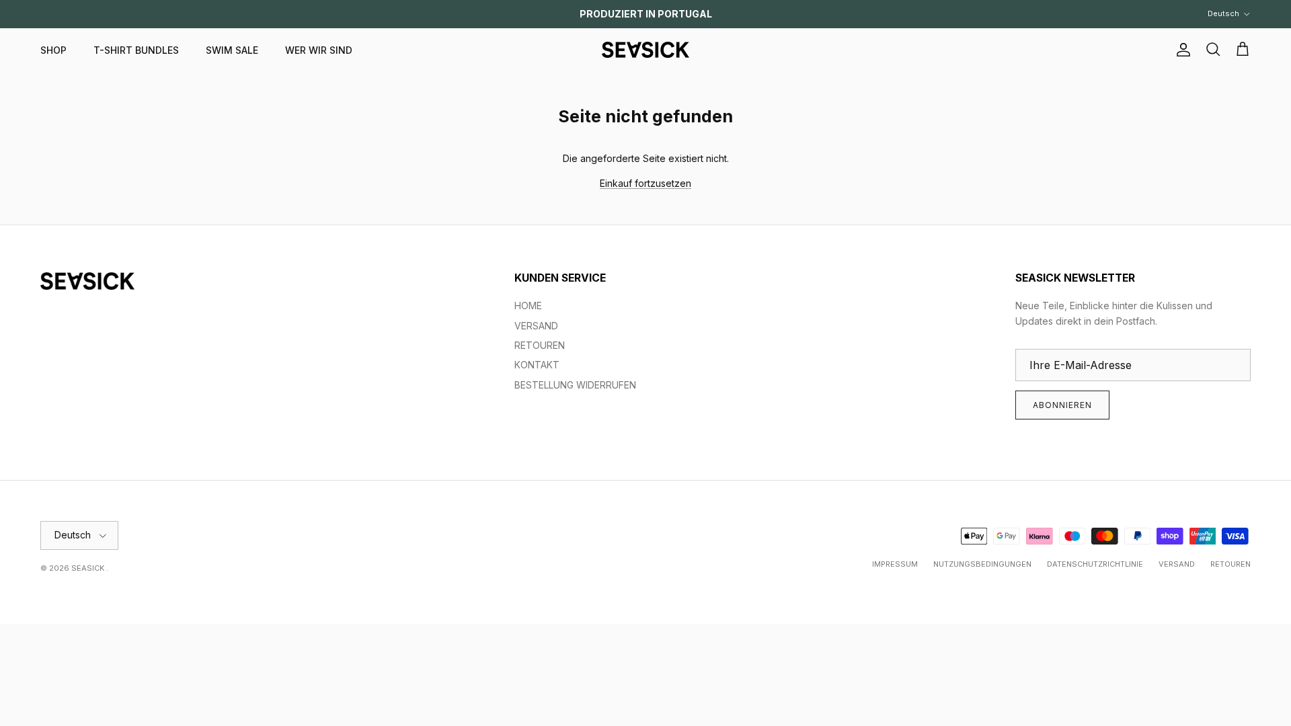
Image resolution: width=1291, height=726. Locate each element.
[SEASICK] (645, 50)
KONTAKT (536, 364)
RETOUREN (539, 345)
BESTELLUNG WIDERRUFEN (575, 385)
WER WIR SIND (318, 50)
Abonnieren (1062, 405)
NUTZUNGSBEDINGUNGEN (982, 564)
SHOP (53, 50)
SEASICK (88, 568)
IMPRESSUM (895, 564)
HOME (528, 305)
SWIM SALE (232, 50)
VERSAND (536, 325)
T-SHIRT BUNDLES (136, 50)
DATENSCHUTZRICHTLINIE (1095, 564)
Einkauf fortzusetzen (645, 183)
